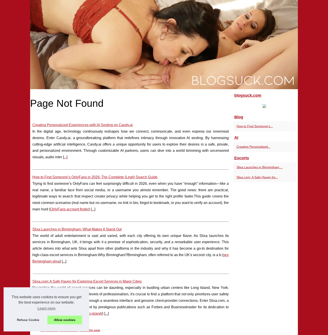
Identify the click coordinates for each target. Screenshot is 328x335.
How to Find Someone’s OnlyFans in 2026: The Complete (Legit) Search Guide (95, 177)
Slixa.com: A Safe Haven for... (257, 177)
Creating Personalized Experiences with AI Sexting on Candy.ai (82, 125)
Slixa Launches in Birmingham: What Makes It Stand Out (77, 229)
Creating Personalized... (253, 146)
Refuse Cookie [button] (28, 320)
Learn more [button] (46, 308)
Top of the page (90, 330)
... (65, 157)
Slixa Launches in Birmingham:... (260, 167)
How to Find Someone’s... (255, 126)
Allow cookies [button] (64, 320)
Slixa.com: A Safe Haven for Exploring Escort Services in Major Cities (87, 281)
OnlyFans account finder (69, 209)
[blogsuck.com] (164, 44)
